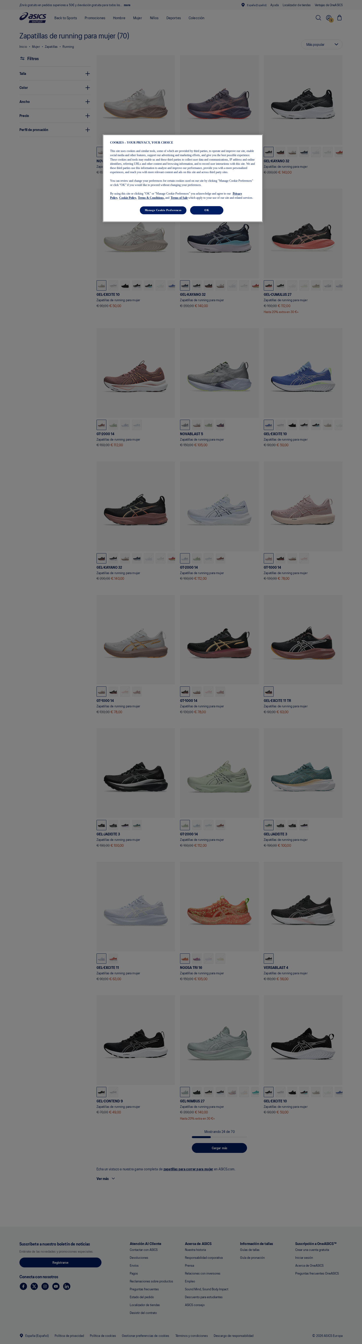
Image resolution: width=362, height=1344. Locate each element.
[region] (183, 178)
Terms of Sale (179, 197)
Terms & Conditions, (151, 197)
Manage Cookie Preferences (163, 210)
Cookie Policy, (128, 197)
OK (206, 210)
